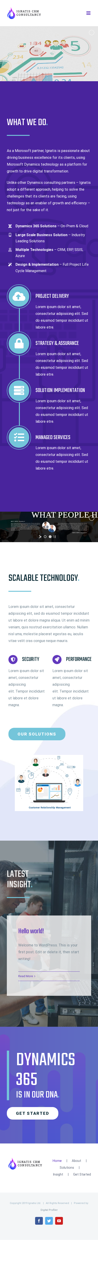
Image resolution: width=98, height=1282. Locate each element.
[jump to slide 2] (50, 536)
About (76, 1161)
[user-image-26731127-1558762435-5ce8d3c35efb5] (49, 756)
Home (57, 1161)
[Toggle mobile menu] (88, 13)
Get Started (82, 1174)
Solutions (67, 1168)
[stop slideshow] (55, 536)
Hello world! (31, 931)
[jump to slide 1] (45, 536)
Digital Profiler (49, 1210)
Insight (58, 1174)
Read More (25, 976)
